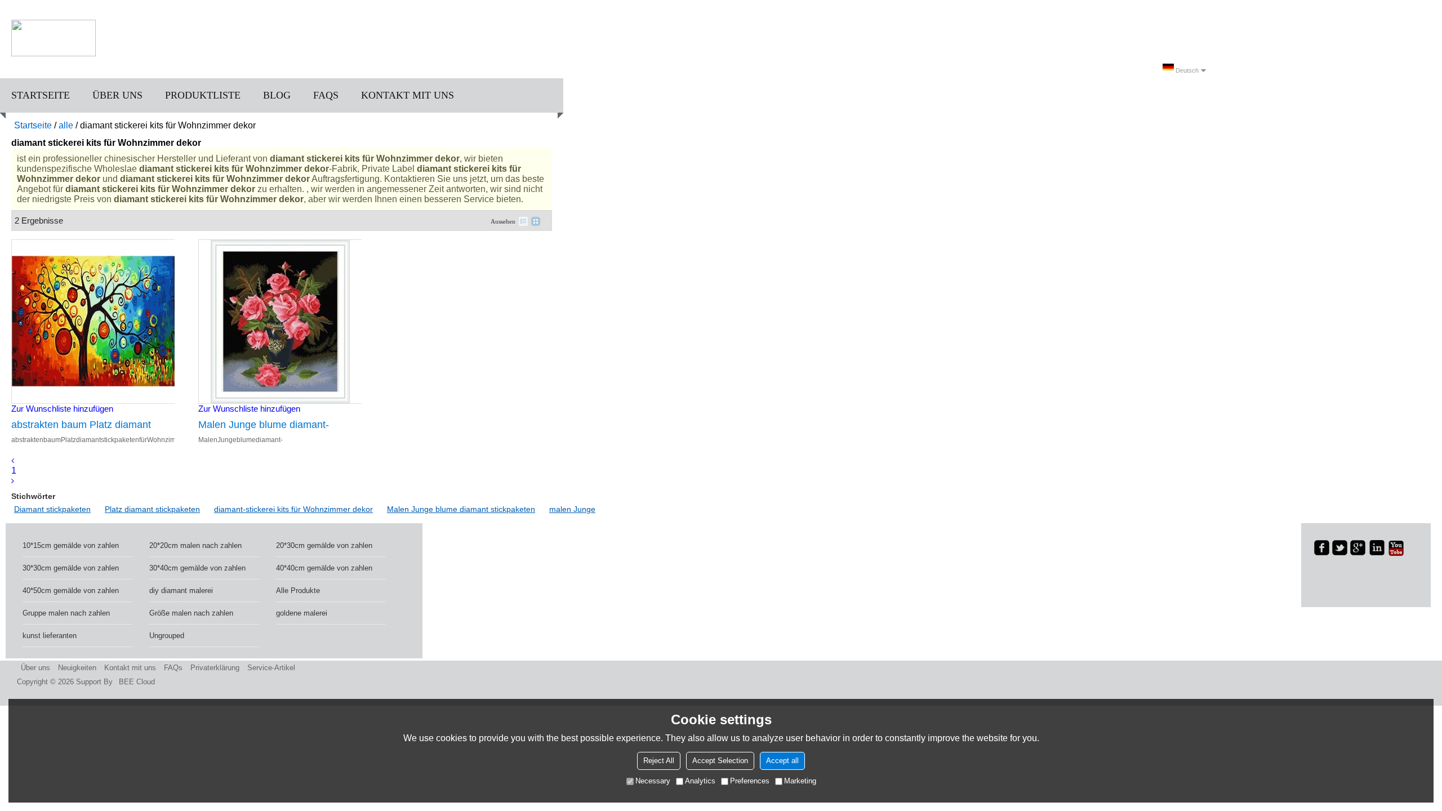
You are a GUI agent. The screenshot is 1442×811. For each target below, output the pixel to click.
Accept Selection (720, 760)
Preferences (749, 781)
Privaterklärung (214, 667)
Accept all (782, 760)
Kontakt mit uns (407, 95)
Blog (277, 95)
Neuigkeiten (77, 667)
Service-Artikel (271, 667)
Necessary (652, 781)
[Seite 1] (12, 460)
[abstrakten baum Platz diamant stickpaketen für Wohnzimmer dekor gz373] (93, 321)
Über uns (117, 95)
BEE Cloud (137, 682)
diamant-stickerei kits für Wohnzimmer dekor (293, 509)
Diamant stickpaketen (52, 509)
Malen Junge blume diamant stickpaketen (461, 509)
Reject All (658, 760)
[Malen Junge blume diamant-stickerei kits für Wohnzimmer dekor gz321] (280, 321)
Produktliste (203, 95)
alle (66, 125)
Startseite (40, 95)
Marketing (800, 781)
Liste (523, 221)
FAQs (326, 95)
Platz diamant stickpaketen (152, 509)
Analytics (700, 781)
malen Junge (572, 509)
